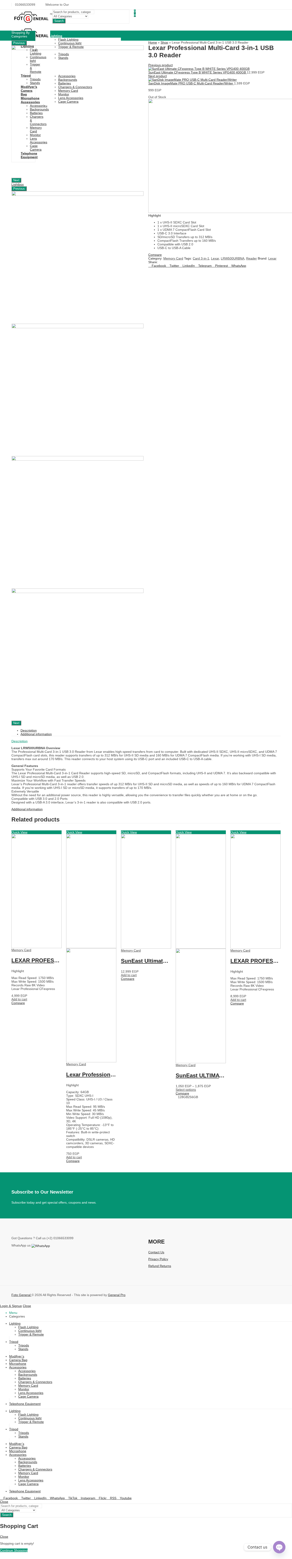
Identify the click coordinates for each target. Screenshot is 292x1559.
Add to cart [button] (19, 999)
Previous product (160, 65)
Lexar (215, 258)
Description (19, 741)
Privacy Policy (158, 1259)
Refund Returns (159, 1266)
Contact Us (156, 1252)
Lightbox (17, 184)
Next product (157, 76)
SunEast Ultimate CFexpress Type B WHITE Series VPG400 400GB (197, 72)
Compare (18, 1003)
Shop (164, 42)
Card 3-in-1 (201, 258)
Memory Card (173, 258)
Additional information (27, 809)
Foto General (21, 1295)
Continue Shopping (14, 1550)
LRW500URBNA (232, 258)
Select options (186, 1090)
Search (59, 21)
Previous (19, 43)
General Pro (116, 1295)
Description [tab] (29, 730)
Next (16, 180)
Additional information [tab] (36, 734)
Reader (251, 258)
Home (152, 42)
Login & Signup (11, 1306)
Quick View (19, 832)
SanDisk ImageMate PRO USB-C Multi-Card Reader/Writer (191, 83)
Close (27, 1306)
